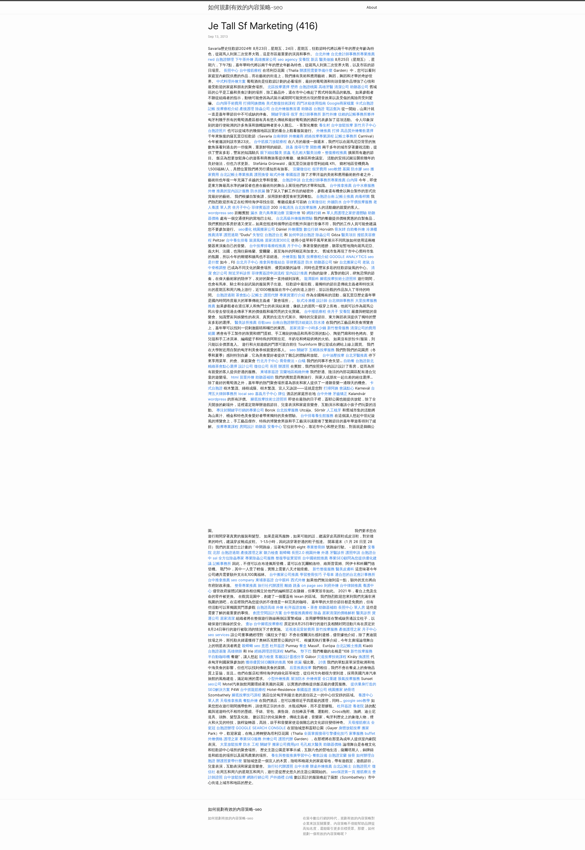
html (235, 377)
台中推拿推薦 (341, 185)
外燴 (211, 191)
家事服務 (356, 733)
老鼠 (366, 262)
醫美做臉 (326, 59)
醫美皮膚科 (345, 569)
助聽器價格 (332, 744)
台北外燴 (322, 54)
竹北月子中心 (268, 360)
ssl (215, 558)
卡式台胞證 (364, 103)
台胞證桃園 (308, 86)
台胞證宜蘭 (337, 755)
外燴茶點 (289, 256)
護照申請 (353, 552)
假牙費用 (319, 169)
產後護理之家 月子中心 (358, 629)
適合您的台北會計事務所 (355, 574)
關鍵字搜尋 (280, 114)
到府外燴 (331, 585)
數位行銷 (311, 229)
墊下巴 (305, 651)
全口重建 (329, 678)
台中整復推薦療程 (298, 613)
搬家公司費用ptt (285, 744)
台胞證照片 (217, 130)
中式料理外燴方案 (231, 81)
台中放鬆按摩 (342, 125)
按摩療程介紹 (227, 108)
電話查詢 (333, 108)
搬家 (365, 728)
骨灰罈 (340, 229)
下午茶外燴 (244, 59)
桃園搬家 (335, 689)
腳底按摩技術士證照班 (339, 278)
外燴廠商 (296, 136)
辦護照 (283, 366)
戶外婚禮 (277, 777)
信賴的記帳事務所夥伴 (356, 114)
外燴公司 (270, 739)
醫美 (301, 256)
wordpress (217, 399)
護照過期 (231, 234)
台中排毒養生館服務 (317, 415)
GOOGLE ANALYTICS (348, 256)
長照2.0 (298, 552)
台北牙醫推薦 (356, 355)
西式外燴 (298, 580)
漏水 (254, 213)
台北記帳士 (342, 766)
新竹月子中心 (365, 125)
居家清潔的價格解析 (338, 613)
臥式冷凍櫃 (306, 300)
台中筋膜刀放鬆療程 (271, 141)
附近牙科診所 (239, 273)
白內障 (352, 180)
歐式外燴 (277, 174)
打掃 (335, 130)
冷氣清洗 (286, 207)
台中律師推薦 (351, 585)
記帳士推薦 (345, 196)
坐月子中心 (241, 207)
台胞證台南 (325, 196)
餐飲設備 (320, 755)
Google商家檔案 (340, 103)
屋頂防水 (298, 678)
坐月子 (332, 311)
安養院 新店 (308, 59)
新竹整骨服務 (338, 328)
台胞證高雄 (266, 607)
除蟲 (317, 613)
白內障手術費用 (229, 103)
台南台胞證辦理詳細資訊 (292, 322)
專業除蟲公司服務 (259, 558)
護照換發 (261, 174)
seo (366, 169)
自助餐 (348, 360)
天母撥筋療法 (359, 722)
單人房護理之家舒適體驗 (347, 213)
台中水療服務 (364, 185)
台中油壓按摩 (334, 355)
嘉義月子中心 (266, 393)
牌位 (281, 393)
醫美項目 (348, 234)
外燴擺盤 (295, 229)
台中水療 (302, 766)
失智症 (258, 234)
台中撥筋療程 (251, 70)
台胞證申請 (291, 180)
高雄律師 (234, 651)
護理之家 (231, 739)
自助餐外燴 (356, 229)
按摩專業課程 (227, 426)
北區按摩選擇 (279, 86)
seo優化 (245, 229)
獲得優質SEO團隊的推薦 (266, 662)
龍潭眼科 (311, 278)
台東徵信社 (317, 202)
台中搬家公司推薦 (284, 574)
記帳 (211, 108)
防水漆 (319, 322)
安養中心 (274, 426)
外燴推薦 (323, 130)
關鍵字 (265, 744)
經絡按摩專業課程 (320, 136)
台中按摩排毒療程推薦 (268, 245)
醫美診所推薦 (246, 322)
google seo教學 (356, 700)
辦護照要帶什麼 (229, 760)
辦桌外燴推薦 (321, 766)
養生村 (324, 125)
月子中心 (294, 245)
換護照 (364, 656)
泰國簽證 (293, 174)
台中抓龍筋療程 (253, 689)
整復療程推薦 (336, 152)
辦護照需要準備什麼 (316, 70)
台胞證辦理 (225, 59)
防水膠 (356, 169)
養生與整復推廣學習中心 (292, 755)
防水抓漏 (257, 191)
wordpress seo (221, 213)
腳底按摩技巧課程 (247, 695)
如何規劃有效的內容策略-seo (245, 7)
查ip (249, 623)
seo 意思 (261, 645)
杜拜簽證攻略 (295, 607)
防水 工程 (251, 744)
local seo (246, 393)
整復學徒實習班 (289, 558)
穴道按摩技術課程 (332, 656)
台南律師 (280, 136)
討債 (322, 662)
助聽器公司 (359, 86)
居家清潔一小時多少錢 (308, 328)
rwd (211, 59)
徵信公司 (261, 366)
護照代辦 (271, 295)
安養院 (344, 311)
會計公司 (220, 273)
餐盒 (303, 645)
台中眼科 (282, 580)
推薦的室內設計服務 (232, 191)
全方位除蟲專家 (231, 558)
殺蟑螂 (284, 552)
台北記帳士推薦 (349, 645)
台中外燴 (324, 393)
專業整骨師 (316, 547)
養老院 (358, 706)
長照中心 (231, 70)
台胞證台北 (274, 234)
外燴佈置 (313, 678)
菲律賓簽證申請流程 (268, 273)
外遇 (325, 552)
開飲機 (315, 147)
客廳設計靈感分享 (289, 656)
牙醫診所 (337, 552)
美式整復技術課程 (281, 103)
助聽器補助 (264, 377)
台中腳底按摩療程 (269, 623)
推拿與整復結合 (272, 262)
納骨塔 (349, 689)
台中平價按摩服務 (358, 202)
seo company (242, 580)
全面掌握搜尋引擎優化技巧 (326, 733)
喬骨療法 (287, 360)
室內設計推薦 (297, 273)
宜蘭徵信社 (302, 169)
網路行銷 (313, 213)
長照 (273, 366)
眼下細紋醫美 (271, 152)
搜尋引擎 (301, 147)
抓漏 (298, 662)
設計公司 (245, 366)
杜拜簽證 (277, 645)
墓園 (346, 169)
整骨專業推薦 (246, 585)
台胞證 (319, 108)
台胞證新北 (365, 360)
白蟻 (302, 360)
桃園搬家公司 (264, 229)
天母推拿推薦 (231, 700)
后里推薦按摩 (301, 667)
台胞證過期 (225, 295)
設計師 (321, 300)
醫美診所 (363, 613)
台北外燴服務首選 (286, 108)
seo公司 (214, 684)
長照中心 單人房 (351, 607)
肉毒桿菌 (362, 196)
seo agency (288, 59)
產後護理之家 (252, 552)
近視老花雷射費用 (300, 629)
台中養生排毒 (237, 240)
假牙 (294, 114)
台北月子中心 (247, 262)
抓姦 (287, 152)
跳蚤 (289, 147)
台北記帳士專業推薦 (236, 174)
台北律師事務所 (341, 300)
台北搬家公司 (350, 262)
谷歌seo (264, 322)
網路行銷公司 (258, 777)
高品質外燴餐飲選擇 (356, 130)
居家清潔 (227, 618)
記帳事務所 (222, 563)
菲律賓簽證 (261, 207)
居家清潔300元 (277, 240)
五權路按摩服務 (322, 349)
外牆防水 (334, 202)
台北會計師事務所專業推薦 (353, 54)
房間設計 (246, 426)
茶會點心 (243, 295)
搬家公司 (319, 689)
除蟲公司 (262, 108)
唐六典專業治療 (272, 213)
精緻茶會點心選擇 (222, 366)
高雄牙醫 (326, 86)
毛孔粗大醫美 (311, 744)
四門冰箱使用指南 (311, 103)
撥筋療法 (363, 771)
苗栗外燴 (247, 377)
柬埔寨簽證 (269, 371)
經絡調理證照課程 (269, 651)
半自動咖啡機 (219, 656)
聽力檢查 (271, 552)
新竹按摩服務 (327, 629)
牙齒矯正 (340, 393)
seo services (218, 634)
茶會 (314, 607)
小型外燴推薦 (279, 678)
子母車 (328, 574)
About (372, 7)
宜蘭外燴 (293, 213)
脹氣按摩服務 (349, 678)
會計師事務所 (310, 114)
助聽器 (306, 108)
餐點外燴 (250, 700)
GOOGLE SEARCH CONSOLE (261, 728)
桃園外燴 (313, 552)
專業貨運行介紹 (292, 295)
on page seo (312, 585)
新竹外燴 (329, 114)
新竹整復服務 (324, 569)
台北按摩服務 (306, 207)
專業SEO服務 (250, 739)
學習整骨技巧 (311, 574)
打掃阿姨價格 (254, 103)
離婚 (288, 585)
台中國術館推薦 (315, 558)
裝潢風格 (256, 240)
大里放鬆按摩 (231, 744)
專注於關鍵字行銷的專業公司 (240, 410)
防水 (309, 262)
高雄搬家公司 (266, 59)
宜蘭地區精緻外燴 (295, 371)
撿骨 (351, 755)
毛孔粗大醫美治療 (306, 152)
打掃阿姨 (331, 388)
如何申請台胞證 (301, 234)
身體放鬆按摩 (350, 728)
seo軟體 (334, 169)
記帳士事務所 (346, 136)
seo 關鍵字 (299, 349)
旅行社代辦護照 (270, 585)
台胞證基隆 (217, 651)
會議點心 (346, 388)
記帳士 (257, 295)
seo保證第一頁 (343, 771)
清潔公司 (341, 86)
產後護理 (246, 108)
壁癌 (294, 86)
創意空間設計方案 (267, 613)
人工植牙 (334, 410)
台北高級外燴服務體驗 (295, 218)
